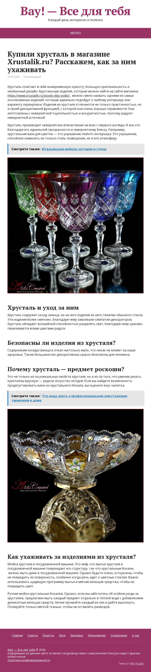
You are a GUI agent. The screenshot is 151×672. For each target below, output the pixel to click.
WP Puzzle (137, 663)
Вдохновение (97, 635)
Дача (62, 635)
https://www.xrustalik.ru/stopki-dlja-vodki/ (38, 95)
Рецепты (48, 635)
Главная (17, 635)
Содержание (118, 635)
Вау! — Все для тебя (75, 11)
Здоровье (76, 635)
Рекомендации (32, 76)
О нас (135, 635)
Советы (33, 635)
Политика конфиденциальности (28, 660)
